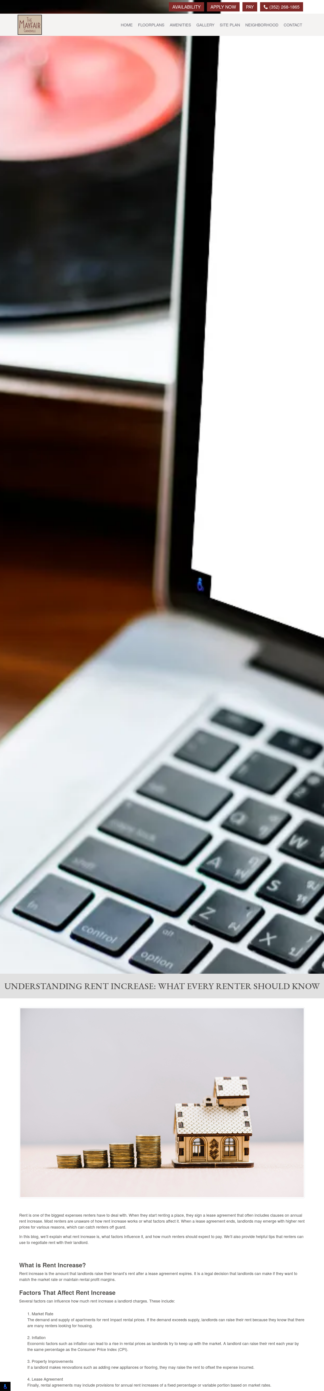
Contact (293, 25)
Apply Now (223, 7)
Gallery (205, 25)
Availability (186, 7)
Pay (250, 7)
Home (127, 25)
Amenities (180, 25)
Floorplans (151, 25)
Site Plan (230, 25)
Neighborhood (261, 25)
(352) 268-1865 (284, 7)
